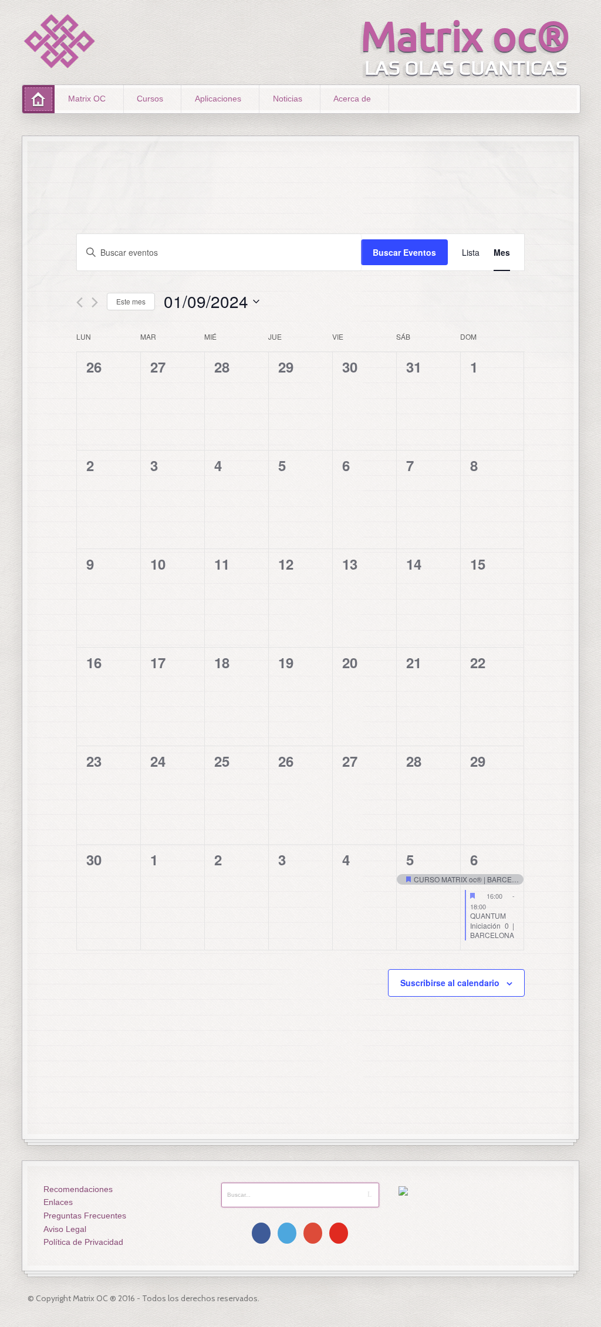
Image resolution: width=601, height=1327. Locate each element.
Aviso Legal (64, 1229)
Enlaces (58, 1202)
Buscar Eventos (404, 252)
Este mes (131, 301)
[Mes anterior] (79, 302)
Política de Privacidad (83, 1242)
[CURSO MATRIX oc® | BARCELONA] (428, 879)
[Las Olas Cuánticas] (60, 41)
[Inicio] (38, 99)
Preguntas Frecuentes (84, 1215)
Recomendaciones (78, 1189)
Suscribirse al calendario (449, 983)
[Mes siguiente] (95, 302)
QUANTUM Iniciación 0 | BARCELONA (492, 925)
